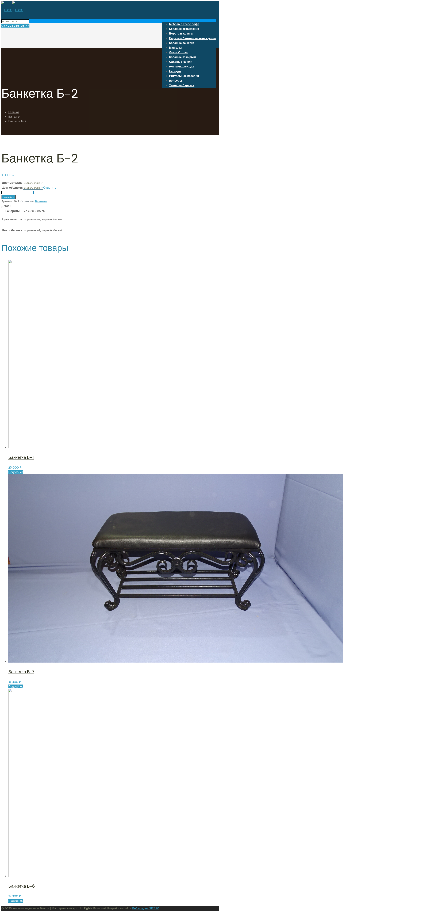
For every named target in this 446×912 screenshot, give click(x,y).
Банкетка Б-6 (21, 886)
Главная (13, 112)
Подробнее (8, 197)
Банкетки (14, 117)
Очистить (49, 187)
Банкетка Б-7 (21, 671)
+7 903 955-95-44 (16, 26)
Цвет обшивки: (12, 187)
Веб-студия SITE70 (145, 908)
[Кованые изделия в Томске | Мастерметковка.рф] (12, 10)
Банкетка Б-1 (21, 457)
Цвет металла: (12, 183)
